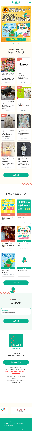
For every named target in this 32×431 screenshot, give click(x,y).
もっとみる (16, 175)
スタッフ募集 (9, 421)
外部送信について (18, 423)
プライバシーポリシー (19, 421)
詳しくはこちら (16, 362)
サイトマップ (9, 423)
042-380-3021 (17, 382)
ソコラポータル (9, 425)
